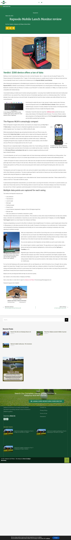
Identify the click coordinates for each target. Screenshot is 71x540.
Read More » (12, 333)
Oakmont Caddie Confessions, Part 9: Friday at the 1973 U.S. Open (23, 431)
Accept (55, 537)
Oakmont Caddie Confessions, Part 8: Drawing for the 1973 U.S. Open (56, 431)
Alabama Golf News (29, 280)
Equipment (35, 12)
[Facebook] (5, 419)
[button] (7, 28)
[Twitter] (7, 419)
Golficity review (50, 112)
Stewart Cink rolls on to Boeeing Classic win (20, 331)
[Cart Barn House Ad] (16, 302)
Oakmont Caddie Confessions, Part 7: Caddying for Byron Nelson (23, 448)
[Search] (66, 320)
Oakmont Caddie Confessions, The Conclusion (21, 344)
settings (48, 538)
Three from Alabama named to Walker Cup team (55, 331)
